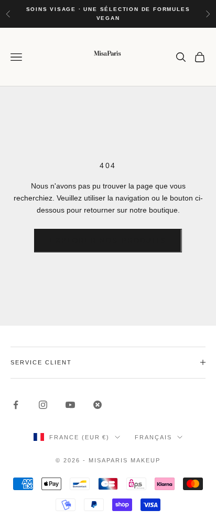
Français (153, 437)
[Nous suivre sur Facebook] (15, 405)
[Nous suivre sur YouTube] (70, 405)
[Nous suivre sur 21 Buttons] (97, 405)
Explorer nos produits (107, 241)
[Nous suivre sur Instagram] (43, 405)
